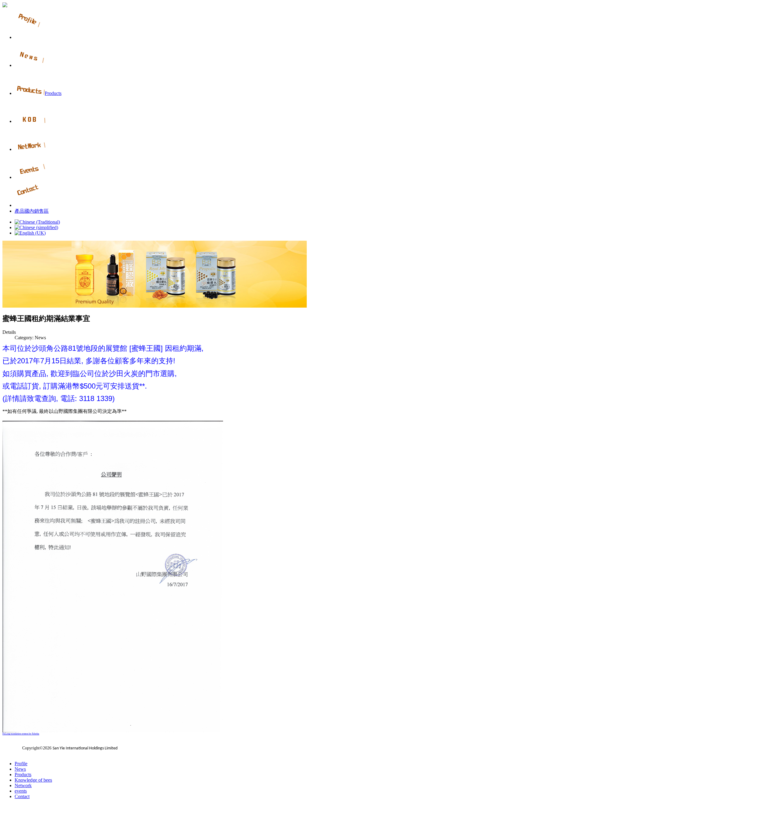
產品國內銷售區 (32, 211)
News (20, 769)
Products (23, 774)
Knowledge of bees (33, 780)
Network (23, 785)
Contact (22, 796)
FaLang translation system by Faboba (20, 733)
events (21, 791)
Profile (21, 763)
